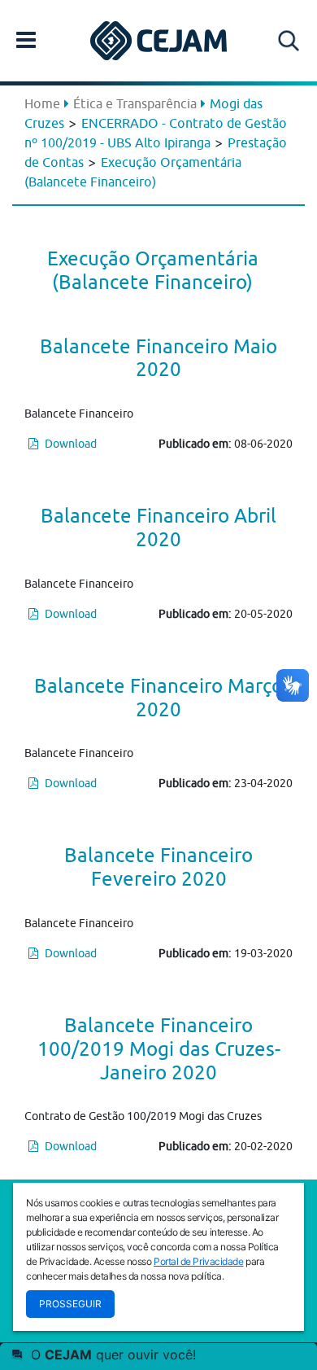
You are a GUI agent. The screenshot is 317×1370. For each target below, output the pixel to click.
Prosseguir (70, 1304)
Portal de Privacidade (199, 1261)
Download (69, 443)
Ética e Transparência (135, 103)
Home (42, 103)
